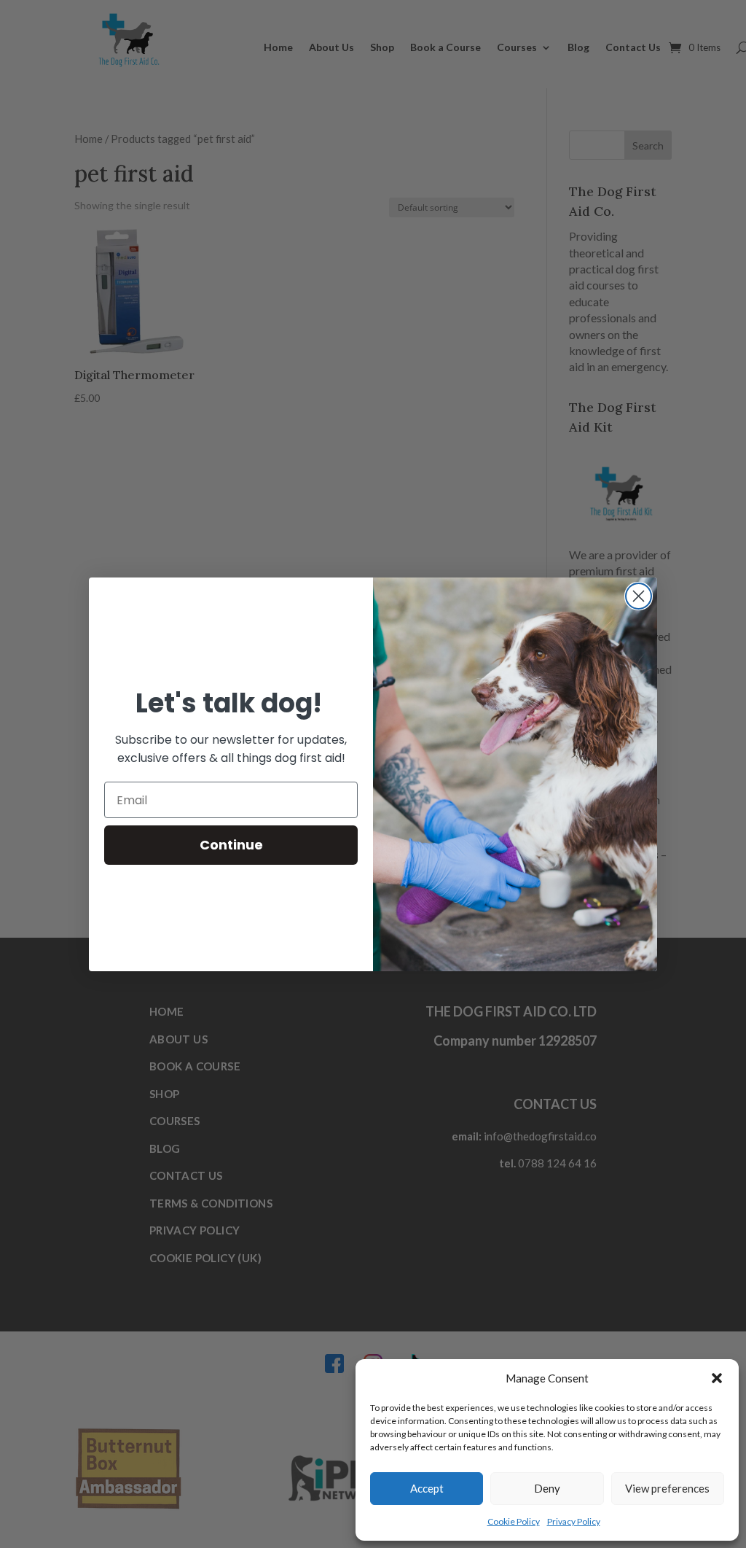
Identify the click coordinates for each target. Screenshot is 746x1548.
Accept (427, 1488)
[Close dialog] (638, 596)
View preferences (667, 1488)
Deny (547, 1488)
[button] (717, 1378)
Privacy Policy (573, 1521)
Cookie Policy (513, 1521)
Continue (231, 845)
